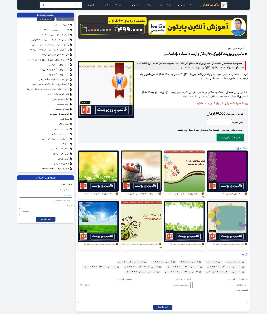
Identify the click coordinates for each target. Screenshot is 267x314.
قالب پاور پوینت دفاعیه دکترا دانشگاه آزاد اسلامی (224, 271)
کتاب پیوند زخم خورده (60, 163)
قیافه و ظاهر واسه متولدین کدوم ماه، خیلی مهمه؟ (50, 84)
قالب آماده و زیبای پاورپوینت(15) (56, 29)
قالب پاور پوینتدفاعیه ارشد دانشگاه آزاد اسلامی (181, 271)
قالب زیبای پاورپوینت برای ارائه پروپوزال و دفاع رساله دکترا (48, 59)
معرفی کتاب (64, 119)
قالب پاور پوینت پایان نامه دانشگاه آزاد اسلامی (183, 267)
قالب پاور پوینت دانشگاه (189, 262)
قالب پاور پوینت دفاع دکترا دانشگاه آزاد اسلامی (141, 267)
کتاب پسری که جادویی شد (59, 114)
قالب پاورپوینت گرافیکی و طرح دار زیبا (55, 69)
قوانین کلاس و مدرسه (61, 25)
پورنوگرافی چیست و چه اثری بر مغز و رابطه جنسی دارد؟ (49, 49)
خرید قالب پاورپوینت (230, 137)
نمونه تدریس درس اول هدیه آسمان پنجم (54, 79)
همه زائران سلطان (62, 109)
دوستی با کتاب (63, 124)
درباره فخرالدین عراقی (61, 153)
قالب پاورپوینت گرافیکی (60, 134)
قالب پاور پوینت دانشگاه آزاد (162, 262)
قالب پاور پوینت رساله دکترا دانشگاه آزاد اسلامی (224, 267)
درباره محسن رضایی (61, 129)
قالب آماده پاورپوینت (234, 262)
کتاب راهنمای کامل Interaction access (55, 168)
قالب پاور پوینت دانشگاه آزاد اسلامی (131, 262)
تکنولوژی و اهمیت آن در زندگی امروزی (55, 138)
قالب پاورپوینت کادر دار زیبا (58, 64)
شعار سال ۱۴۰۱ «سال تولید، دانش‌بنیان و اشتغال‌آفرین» (49, 39)
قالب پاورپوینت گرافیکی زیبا (59, 74)
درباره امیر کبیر (64, 158)
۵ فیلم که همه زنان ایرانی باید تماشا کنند (54, 34)
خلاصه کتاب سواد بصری (60, 148)
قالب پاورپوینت (63, 104)
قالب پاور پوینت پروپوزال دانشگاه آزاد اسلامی (141, 271)
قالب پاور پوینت (212, 262)
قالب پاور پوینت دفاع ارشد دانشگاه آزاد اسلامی (100, 267)
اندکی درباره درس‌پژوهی (61, 99)
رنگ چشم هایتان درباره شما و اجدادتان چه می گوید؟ (49, 44)
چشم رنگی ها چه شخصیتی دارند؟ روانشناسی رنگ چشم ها (48, 89)
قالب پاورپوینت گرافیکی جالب (58, 94)
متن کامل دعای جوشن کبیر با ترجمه (55, 54)
